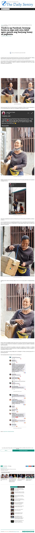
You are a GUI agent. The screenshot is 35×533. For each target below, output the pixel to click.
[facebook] (23, 531)
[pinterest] (33, 531)
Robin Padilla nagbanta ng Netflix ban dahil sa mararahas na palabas (19, 492)
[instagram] (27, 531)
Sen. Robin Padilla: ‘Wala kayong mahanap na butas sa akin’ (4, 480)
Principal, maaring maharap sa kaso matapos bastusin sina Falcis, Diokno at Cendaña (19, 500)
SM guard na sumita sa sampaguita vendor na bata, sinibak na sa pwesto (29, 480)
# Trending (9, 466)
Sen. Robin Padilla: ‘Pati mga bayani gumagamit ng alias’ (19, 513)
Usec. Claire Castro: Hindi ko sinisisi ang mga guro (19, 510)
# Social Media (5, 466)
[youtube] (32, 531)
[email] (30, 531)
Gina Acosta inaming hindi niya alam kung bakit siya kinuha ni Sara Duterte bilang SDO (19, 503)
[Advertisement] (17, 17)
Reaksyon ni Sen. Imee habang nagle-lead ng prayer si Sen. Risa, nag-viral (19, 496)
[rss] (29, 531)
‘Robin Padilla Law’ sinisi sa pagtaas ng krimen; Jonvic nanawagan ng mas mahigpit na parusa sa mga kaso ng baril (19, 517)
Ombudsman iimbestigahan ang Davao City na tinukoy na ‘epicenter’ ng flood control (19, 521)
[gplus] (26, 531)
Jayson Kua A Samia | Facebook (8, 431)
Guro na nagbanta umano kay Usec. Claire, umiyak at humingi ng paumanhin (19, 489)
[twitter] (24, 531)
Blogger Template (16, 531)
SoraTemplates (6, 531)
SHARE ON (24, 450)
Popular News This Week (14, 487)
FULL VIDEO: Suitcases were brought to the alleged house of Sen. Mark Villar (21, 480)
